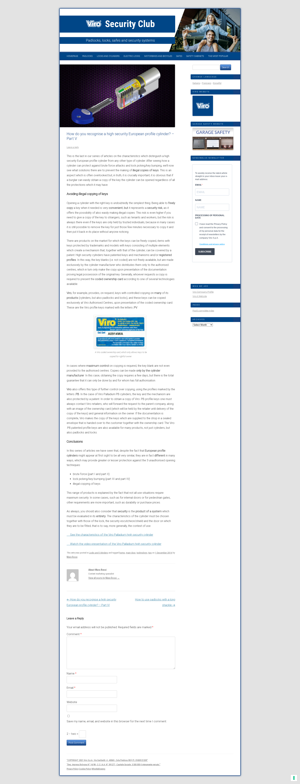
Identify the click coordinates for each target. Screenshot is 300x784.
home (122, 552)
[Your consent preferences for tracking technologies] (294, 778)
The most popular (218, 56)
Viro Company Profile (203, 292)
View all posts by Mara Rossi (104, 578)
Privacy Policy (72, 769)
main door (131, 552)
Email (71, 687)
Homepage (72, 56)
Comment (74, 634)
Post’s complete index (203, 310)
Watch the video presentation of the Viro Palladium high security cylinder (115, 544)
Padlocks (87, 56)
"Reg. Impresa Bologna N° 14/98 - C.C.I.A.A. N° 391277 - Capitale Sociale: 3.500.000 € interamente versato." (113, 764)
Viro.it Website (200, 296)
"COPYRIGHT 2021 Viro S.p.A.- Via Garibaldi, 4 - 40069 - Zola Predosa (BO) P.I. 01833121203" (107, 760)
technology (142, 552)
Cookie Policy (85, 769)
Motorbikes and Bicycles (158, 56)
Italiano (196, 83)
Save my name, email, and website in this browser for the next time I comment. (117, 721)
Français (206, 83)
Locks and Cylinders (108, 56)
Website (72, 702)
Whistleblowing (98, 769)
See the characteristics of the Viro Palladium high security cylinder (111, 534)
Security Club (129, 24)
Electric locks (132, 56)
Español (217, 83)
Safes (179, 56)
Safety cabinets (195, 56)
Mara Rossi (72, 557)
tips (150, 552)
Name (71, 673)
